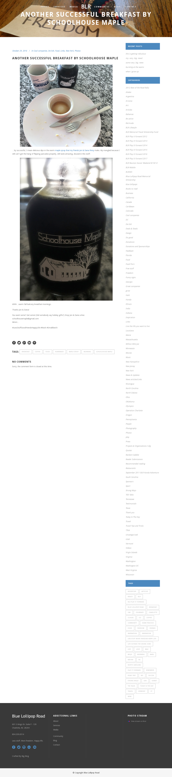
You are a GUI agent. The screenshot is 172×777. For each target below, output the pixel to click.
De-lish (51, 51)
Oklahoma (130, 402)
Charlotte (153, 612)
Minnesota (130, 348)
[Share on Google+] (24, 343)
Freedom (129, 273)
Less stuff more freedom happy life (142, 638)
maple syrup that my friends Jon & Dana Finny (74, 150)
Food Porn (130, 264)
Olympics (129, 406)
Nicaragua (130, 384)
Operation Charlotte (134, 410)
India (128, 308)
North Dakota (131, 393)
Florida (129, 255)
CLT (140, 617)
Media (55, 730)
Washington (130, 561)
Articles (129, 110)
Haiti (128, 295)
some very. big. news (134, 63)
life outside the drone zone (139, 644)
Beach (130, 596)
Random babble (132, 455)
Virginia (129, 557)
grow (128, 291)
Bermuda (129, 123)
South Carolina (132, 477)
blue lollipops (131, 184)
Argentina (130, 96)
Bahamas (129, 114)
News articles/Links (134, 379)
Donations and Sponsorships (138, 246)
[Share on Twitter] (19, 343)
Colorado (129, 211)
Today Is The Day (133, 517)
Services (56, 725)
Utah (128, 539)
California (130, 198)
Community (58, 736)
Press (128, 441)
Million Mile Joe (132, 344)
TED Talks (129, 495)
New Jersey (130, 366)
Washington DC (132, 566)
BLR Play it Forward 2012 (136, 136)
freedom (140, 628)
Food (57, 51)
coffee (37, 351)
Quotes (129, 450)
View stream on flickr (138, 721)
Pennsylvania (131, 419)
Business (129, 193)
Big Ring (25, 756)
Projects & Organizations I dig (138, 446)
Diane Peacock (148, 623)
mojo (130, 654)
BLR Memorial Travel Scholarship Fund (142, 132)
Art (127, 105)
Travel (128, 521)
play (127, 437)
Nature (130, 659)
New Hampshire (132, 362)
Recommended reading (135, 464)
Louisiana (130, 331)
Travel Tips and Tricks (134, 526)
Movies (129, 353)
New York (70, 51)
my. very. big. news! (134, 58)
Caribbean (130, 206)
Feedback (129, 251)
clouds (131, 617)
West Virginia (131, 570)
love (138, 649)
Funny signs (130, 277)
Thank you (130, 512)
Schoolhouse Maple (104, 351)
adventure (132, 591)
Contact (56, 745)
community (132, 623)
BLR (139, 596)
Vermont (129, 544)
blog (55, 740)
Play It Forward (134, 670)
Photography (131, 428)
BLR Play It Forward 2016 (136, 154)
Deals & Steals (131, 229)
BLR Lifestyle (131, 128)
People (128, 424)
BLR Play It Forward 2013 (136, 141)
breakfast (26, 351)
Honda (128, 300)
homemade (59, 351)
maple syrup (73, 351)
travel (130, 691)
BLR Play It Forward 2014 (136, 145)
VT (151, 691)
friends (152, 628)
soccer (151, 675)
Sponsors (129, 481)
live (129, 649)
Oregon (129, 415)
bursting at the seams (135, 67)
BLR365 (129, 172)
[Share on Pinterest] (34, 343)
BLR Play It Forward (136, 602)
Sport (128, 486)
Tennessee (130, 499)
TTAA (128, 530)
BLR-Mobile (130, 167)
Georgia (129, 282)
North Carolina (132, 388)
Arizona (129, 101)
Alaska (128, 92)
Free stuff (130, 268)
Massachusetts (132, 339)
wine (130, 696)
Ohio (128, 397)
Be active (129, 119)
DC (127, 220)
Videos (128, 548)
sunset (154, 680)
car (129, 612)
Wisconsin (130, 575)
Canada (129, 202)
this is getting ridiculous (136, 54)
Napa (152, 654)
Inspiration (130, 317)
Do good (129, 237)
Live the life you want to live (137, 326)
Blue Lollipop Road (136, 607)
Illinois (128, 304)
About (55, 721)
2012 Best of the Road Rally (137, 88)
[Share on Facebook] (14, 343)
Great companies (133, 286)
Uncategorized (132, 535)
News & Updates (132, 375)
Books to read (131, 189)
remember (150, 670)
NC (140, 659)
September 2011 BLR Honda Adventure (142, 473)
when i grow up (132, 71)
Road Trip (132, 675)
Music (128, 357)
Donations (130, 242)
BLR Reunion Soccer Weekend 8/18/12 (141, 163)
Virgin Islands (131, 552)
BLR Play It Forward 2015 (136, 150)
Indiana (129, 313)
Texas (128, 508)
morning (87, 351)
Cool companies (40, 51)
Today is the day (146, 686)
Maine (128, 335)
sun (145, 680)
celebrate (140, 612)
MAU (146, 649)
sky (142, 675)
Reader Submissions (134, 459)
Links (62, 51)
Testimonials (131, 504)
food (48, 351)
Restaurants (130, 468)
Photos (77, 51)
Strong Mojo (131, 490)
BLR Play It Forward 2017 (136, 159)
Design (128, 233)
